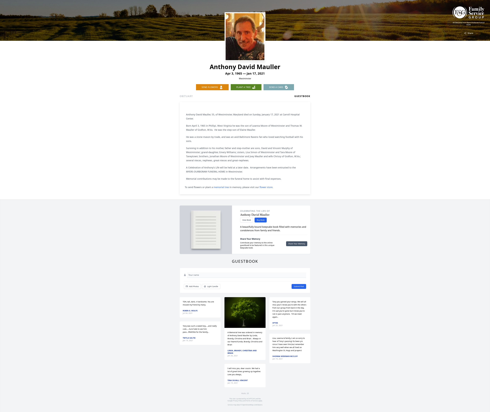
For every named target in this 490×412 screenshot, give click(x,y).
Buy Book (261, 220)
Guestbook (302, 96)
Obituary (186, 96)
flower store (266, 187)
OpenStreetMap (247, 405)
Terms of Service (252, 401)
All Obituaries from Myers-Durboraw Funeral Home (468, 24)
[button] (245, 312)
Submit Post (299, 286)
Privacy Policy (238, 401)
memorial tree (221, 187)
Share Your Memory (296, 243)
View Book (246, 220)
